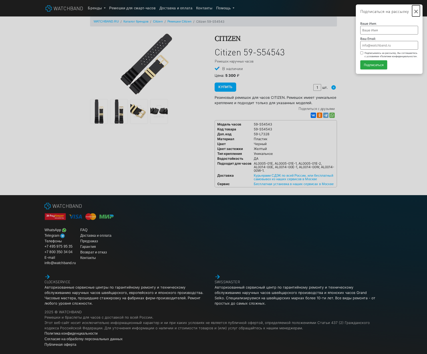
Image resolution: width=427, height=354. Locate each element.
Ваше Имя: (368, 23)
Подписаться (374, 65)
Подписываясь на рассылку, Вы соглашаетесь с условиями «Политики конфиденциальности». (391, 55)
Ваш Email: (368, 38)
